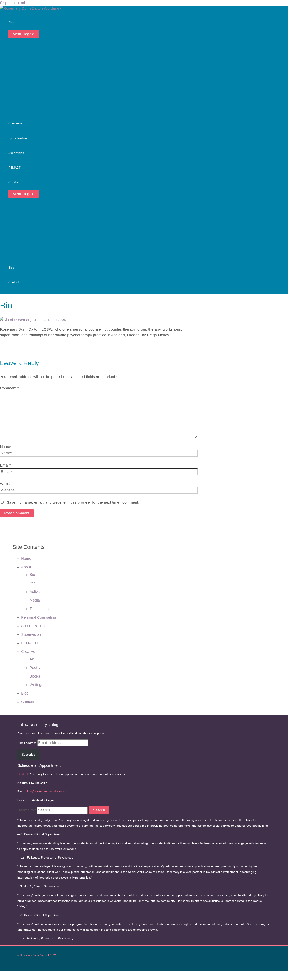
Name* (6, 447)
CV (32, 583)
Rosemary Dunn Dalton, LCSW (38, 955)
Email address (27, 743)
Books (35, 676)
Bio (32, 574)
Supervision (31, 634)
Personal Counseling (38, 617)
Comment (9, 388)
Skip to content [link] (12, 3)
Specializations (33, 626)
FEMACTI (29, 643)
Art (32, 659)
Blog (25, 693)
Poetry (35, 667)
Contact (27, 702)
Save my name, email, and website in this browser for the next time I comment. (73, 502)
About (26, 567)
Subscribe (28, 754)
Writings (36, 685)
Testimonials (40, 609)
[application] (18, 22)
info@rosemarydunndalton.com (48, 791)
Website (7, 484)
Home (26, 558)
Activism (37, 592)
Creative (28, 651)
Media (35, 600)
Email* (5, 465)
